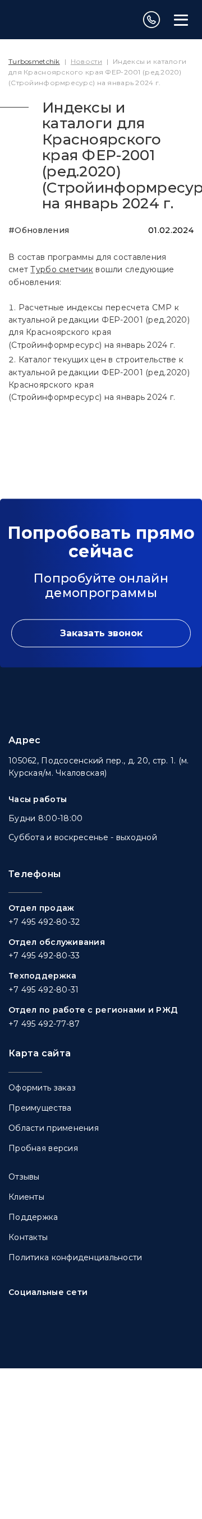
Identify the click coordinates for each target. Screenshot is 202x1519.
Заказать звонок (101, 632)
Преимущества (39, 1108)
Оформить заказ (42, 1088)
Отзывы (24, 1177)
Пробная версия (43, 1148)
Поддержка (33, 1217)
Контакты (28, 1237)
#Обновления (38, 230)
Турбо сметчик (61, 269)
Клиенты (26, 1197)
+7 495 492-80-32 (44, 922)
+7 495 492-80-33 (44, 955)
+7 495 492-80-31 (43, 990)
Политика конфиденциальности (75, 1257)
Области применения (53, 1128)
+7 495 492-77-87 (44, 1024)
